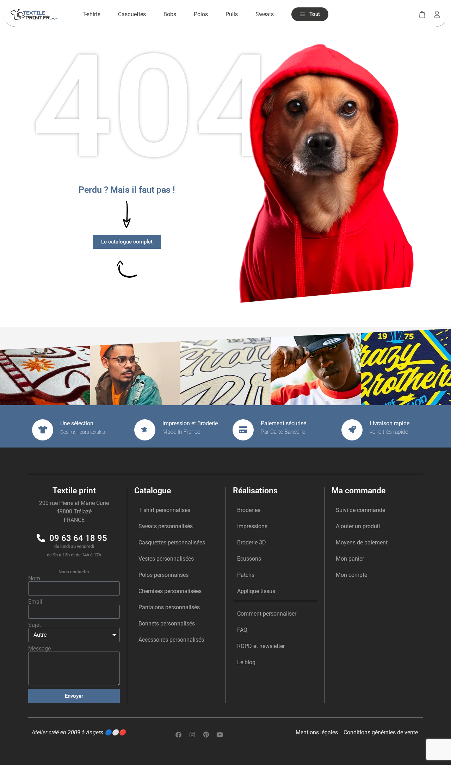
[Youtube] (220, 734)
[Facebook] (179, 734)
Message (39, 649)
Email (35, 602)
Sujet (34, 625)
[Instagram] (192, 734)
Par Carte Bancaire (283, 431)
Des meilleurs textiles (82, 432)
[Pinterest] (206, 734)
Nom (34, 578)
